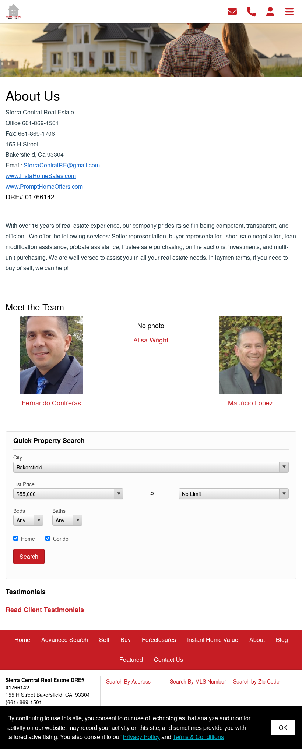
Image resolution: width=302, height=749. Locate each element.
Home (28, 538)
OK (283, 727)
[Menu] (289, 11)
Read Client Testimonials (45, 609)
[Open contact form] (232, 11)
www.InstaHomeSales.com (41, 175)
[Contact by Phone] (251, 11)
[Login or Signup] (270, 11)
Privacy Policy (141, 736)
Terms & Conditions (198, 736)
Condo (61, 538)
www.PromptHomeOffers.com (44, 186)
